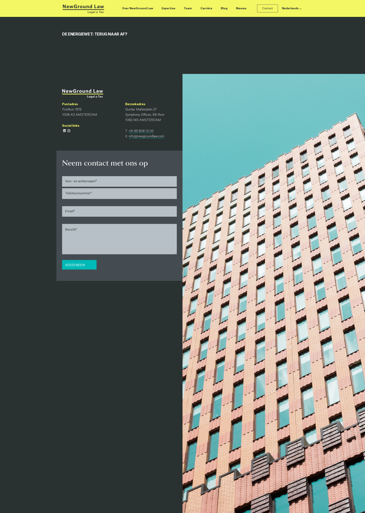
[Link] (83, 8)
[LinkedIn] (64, 131)
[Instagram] (69, 131)
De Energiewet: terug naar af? (94, 34)
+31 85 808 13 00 (141, 131)
